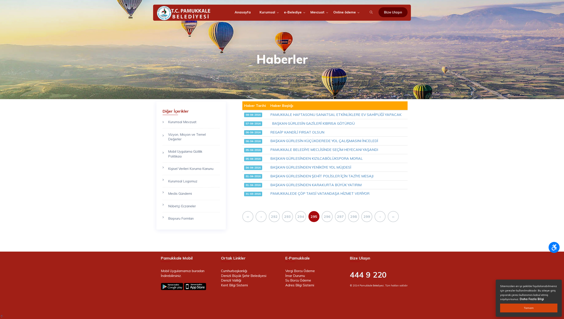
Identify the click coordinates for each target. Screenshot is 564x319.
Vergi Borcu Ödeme (300, 271)
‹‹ (248, 216)
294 (300, 216)
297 (340, 216)
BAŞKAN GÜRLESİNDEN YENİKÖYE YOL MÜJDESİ (310, 167)
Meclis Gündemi (180, 193)
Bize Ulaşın (393, 12)
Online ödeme (344, 12)
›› (393, 216)
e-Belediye (293, 12)
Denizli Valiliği (231, 280)
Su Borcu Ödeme (298, 280)
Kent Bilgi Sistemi (234, 285)
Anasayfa (243, 12)
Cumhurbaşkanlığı (234, 271)
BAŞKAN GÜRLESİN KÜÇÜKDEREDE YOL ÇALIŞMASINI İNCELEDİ (324, 141)
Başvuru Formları (181, 218)
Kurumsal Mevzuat (182, 122)
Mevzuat (317, 12)
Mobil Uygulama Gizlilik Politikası (185, 153)
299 (367, 216)
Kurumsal (267, 12)
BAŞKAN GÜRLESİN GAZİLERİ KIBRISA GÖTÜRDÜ (312, 123)
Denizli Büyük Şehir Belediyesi (243, 276)
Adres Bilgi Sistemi (299, 285)
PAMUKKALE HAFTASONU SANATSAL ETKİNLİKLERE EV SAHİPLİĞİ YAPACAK (335, 114)
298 (353, 216)
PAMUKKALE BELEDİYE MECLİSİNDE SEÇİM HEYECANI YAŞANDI (324, 149)
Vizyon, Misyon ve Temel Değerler (187, 136)
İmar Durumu (295, 276)
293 (287, 216)
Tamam (529, 308)
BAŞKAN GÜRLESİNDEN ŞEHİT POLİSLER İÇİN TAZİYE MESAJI (321, 176)
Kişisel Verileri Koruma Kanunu (190, 169)
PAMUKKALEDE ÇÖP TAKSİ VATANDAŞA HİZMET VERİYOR (319, 193)
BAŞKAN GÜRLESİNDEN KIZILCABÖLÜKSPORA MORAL (316, 158)
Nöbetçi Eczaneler (182, 206)
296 (327, 216)
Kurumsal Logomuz (182, 181)
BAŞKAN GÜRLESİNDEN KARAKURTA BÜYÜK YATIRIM (316, 185)
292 (274, 216)
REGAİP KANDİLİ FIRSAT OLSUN (297, 132)
